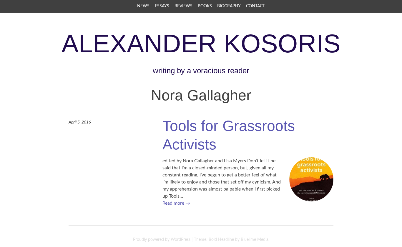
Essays (162, 6)
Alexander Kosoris (201, 43)
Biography (229, 6)
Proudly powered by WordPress (161, 240)
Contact (255, 6)
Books (205, 6)
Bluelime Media (254, 240)
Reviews (183, 6)
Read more (176, 203)
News (143, 6)
